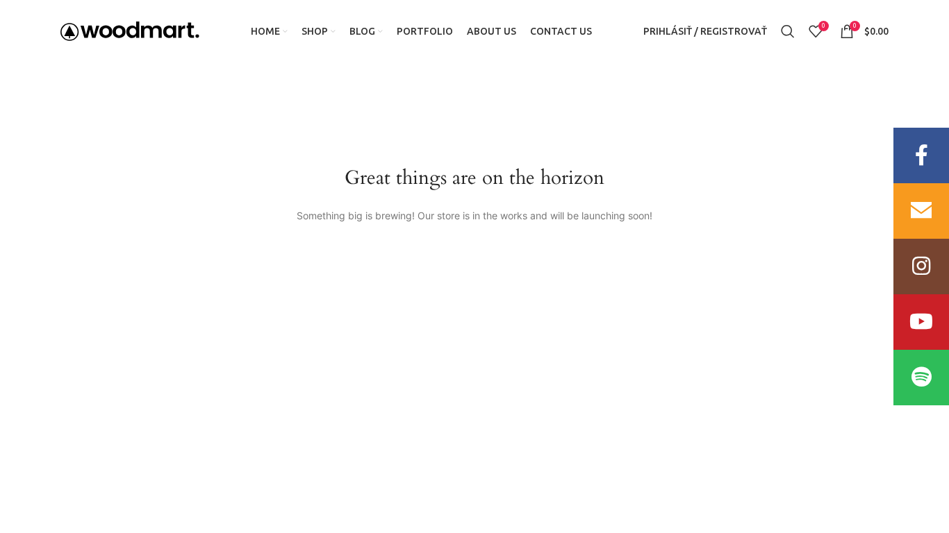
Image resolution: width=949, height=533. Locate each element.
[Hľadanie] (788, 31)
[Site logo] (129, 30)
